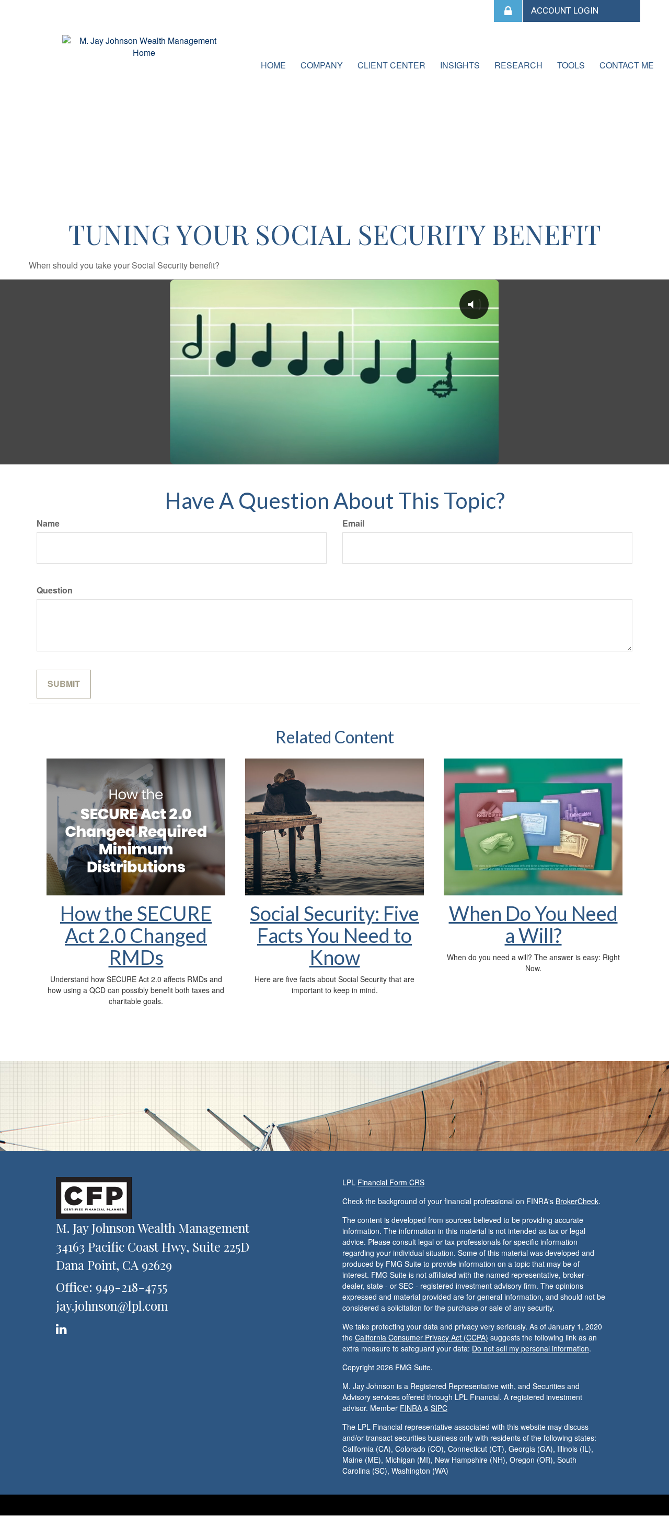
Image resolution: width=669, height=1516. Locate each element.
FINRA (411, 1408)
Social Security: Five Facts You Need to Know (334, 935)
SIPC (439, 1408)
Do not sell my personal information (530, 1348)
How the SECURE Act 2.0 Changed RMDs (136, 935)
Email (353, 523)
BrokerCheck (577, 1201)
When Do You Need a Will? (533, 924)
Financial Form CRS (390, 1182)
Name (48, 523)
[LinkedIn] (63, 1327)
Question (55, 590)
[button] (321, 65)
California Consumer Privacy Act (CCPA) (421, 1337)
